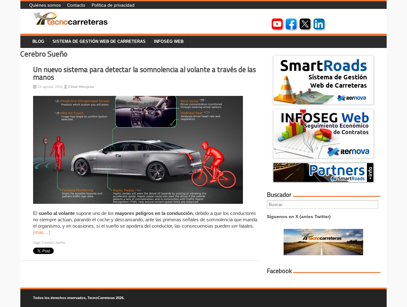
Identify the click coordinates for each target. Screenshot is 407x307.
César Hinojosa (81, 87)
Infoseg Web (168, 41)
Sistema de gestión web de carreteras (99, 41)
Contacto (76, 5)
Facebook (279, 271)
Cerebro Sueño (53, 242)
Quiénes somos (45, 5)
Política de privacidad (113, 5)
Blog (38, 41)
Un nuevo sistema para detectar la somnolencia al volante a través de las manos (144, 73)
